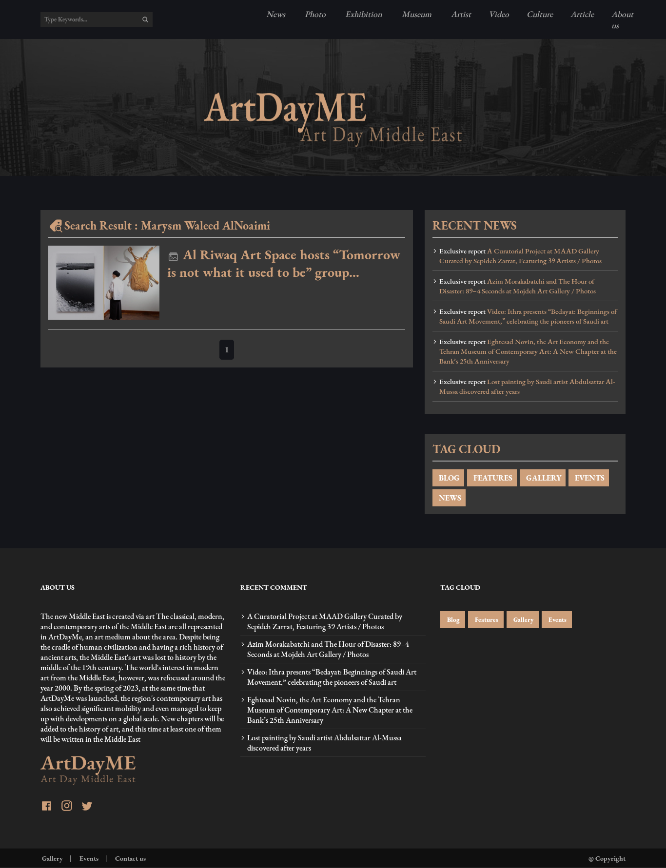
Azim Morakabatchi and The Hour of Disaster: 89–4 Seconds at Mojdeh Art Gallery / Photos (517, 286)
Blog (453, 620)
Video (499, 13)
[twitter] (87, 807)
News (275, 13)
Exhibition (362, 13)
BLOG (448, 478)
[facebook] (46, 807)
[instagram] (66, 806)
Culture (540, 13)
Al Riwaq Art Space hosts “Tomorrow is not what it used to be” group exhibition (283, 263)
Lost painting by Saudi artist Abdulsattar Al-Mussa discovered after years (527, 386)
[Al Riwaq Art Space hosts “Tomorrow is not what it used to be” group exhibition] (103, 283)
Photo (314, 13)
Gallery (522, 620)
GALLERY (542, 478)
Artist (460, 13)
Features (485, 620)
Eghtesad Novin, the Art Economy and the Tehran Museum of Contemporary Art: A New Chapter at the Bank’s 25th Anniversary (528, 351)
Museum (415, 13)
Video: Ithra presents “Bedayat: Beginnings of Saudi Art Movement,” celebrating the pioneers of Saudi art (528, 316)
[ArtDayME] (333, 120)
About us (622, 19)
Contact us (130, 858)
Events (557, 620)
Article (582, 13)
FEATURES (491, 478)
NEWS (449, 498)
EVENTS (589, 478)
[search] (145, 19)
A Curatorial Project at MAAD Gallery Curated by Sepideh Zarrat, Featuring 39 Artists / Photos (520, 256)
